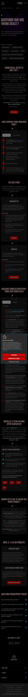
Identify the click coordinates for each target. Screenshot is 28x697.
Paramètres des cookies (14, 361)
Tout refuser (14, 355)
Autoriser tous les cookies (14, 358)
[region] (14, 348)
